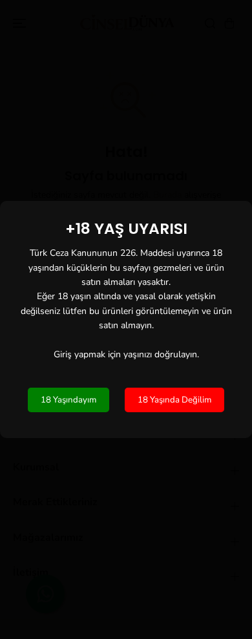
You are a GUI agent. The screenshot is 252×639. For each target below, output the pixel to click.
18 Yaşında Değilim (174, 400)
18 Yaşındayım (68, 400)
